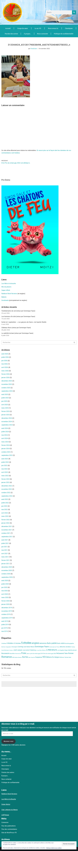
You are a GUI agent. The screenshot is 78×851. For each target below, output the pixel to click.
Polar (23, 653)
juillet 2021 (5, 543)
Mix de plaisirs (6, 287)
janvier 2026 (5, 377)
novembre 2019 (6, 611)
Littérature (51, 650)
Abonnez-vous (8, 741)
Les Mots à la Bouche (8, 799)
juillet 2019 (5, 624)
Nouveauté (5, 653)
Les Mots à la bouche (8, 283)
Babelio (3, 297)
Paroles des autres (11, 34)
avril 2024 (4, 438)
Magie (66, 650)
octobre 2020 (5, 574)
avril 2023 (4, 472)
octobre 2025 (5, 388)
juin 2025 (4, 401)
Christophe (14, 647)
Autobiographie (69, 643)
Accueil (8, 28)
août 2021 (4, 540)
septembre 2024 (7, 425)
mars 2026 (5, 371)
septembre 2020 (7, 577)
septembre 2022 (7, 496)
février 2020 (5, 601)
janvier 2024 (5, 448)
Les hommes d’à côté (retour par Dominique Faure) (18, 316)
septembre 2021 (7, 537)
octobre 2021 (5, 533)
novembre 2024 (6, 421)
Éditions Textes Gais (65, 657)
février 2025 (5, 411)
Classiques (69, 28)
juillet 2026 (5, 357)
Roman (71, 653)
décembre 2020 (6, 567)
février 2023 (5, 479)
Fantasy (73, 647)
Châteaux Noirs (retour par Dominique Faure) (16, 328)
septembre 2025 (7, 391)
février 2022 (5, 520)
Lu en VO (38, 28)
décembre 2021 (6, 526)
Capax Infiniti (5, 290)
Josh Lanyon (17, 650)
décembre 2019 (6, 608)
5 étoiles (26, 642)
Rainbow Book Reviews (9, 293)
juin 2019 (4, 628)
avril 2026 (4, 367)
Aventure (3, 647)
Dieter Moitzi (30, 647)
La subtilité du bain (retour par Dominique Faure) (17, 333)
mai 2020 (4, 591)
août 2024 (4, 428)
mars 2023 (5, 476)
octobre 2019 (5, 614)
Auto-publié (52, 643)
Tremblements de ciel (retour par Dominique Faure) (18, 311)
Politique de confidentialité (63, 34)
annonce (43, 643)
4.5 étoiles (17, 643)
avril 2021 (4, 553)
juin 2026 (4, 361)
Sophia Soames (18, 657)
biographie (8, 647)
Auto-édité (61, 643)
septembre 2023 (7, 455)
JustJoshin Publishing (29, 650)
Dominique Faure (42, 647)
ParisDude (34, 48)
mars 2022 (5, 516)
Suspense (38, 657)
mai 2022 (4, 509)
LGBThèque (5, 815)
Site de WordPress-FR (9, 833)
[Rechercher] (74, 12)
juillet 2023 (5, 462)
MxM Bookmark (72, 650)
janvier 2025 (5, 415)
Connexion (4, 822)
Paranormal (18, 653)
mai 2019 (4, 631)
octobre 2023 (5, 452)
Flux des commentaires (9, 829)
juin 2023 (4, 465)
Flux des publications (8, 826)
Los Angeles (60, 650)
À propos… (27, 34)
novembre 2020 (6, 570)
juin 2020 (4, 587)
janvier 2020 (5, 604)
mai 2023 (4, 469)
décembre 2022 (6, 486)
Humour (11, 650)
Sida (13, 657)
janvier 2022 (5, 523)
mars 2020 (5, 597)
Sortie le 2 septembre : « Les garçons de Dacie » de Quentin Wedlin (23, 322)
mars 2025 (5, 408)
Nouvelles (12, 653)
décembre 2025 (6, 381)
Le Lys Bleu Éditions (41, 650)
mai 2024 (4, 435)
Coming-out (22, 647)
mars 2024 (5, 442)
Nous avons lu (53, 28)
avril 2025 (4, 405)
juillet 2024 (5, 432)
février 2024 (5, 445)
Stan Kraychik (31, 657)
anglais (35, 643)
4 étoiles (9, 643)
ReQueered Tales (62, 653)
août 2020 (4, 580)
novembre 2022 (6, 489)
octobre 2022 (5, 492)
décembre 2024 (6, 418)
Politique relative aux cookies (54, 848)
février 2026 (5, 374)
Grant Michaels (5, 650)
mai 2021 (4, 550)
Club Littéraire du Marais (9, 810)
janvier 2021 (5, 564)
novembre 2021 (6, 530)
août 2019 (4, 621)
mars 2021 (5, 557)
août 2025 (4, 394)
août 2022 (4, 499)
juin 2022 (4, 506)
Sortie (25, 657)
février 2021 (5, 560)
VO (43, 657)
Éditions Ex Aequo (52, 657)
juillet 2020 (5, 584)
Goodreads (5, 300)
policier (28, 653)
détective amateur (65, 647)
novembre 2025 (6, 384)
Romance (6, 656)
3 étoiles (3, 643)
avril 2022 (4, 513)
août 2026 (4, 354)
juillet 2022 (5, 503)
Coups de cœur (22, 28)
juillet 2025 (5, 398)
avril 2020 (4, 594)
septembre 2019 (7, 618)
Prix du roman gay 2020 (49, 653)
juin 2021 (4, 547)
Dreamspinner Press (54, 647)
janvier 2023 (5, 482)
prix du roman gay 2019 (36, 653)
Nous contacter (42, 34)
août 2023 (4, 459)
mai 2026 (4, 364)
